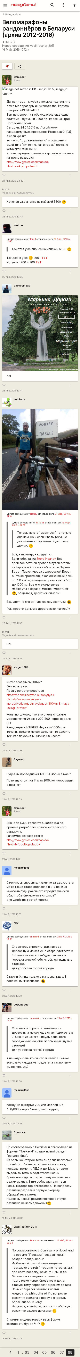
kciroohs (34, 1240)
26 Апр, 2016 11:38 (12, 623)
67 (61, 1352)
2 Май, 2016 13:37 (12, 914)
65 (44, 1352)
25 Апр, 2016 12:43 (12, 216)
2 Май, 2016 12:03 (12, 799)
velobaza (19, 399)
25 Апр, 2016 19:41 (12, 390)
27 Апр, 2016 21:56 (12, 750)
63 (27, 1352)
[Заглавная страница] (23, 3)
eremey (33, 514)
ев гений (35, 936)
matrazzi (40, 522)
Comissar (19, 76)
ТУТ (45, 257)
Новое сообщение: (16, 45)
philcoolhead (22, 285)
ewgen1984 (21, 667)
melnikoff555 (21, 867)
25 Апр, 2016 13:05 (12, 277)
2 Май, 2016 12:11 (11, 859)
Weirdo (18, 225)
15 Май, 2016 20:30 (12, 1218)
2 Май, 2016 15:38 (12, 996)
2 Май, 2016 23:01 (12, 1123)
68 (70, 1352)
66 (53, 1352)
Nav (16, 923)
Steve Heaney (46, 558)
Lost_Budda (21, 1004)
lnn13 (33, 239)
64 (36, 1352)
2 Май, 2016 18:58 (12, 1081)
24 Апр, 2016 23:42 (12, 181)
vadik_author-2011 (42, 45)
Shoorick (19, 1132)
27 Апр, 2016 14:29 (12, 658)
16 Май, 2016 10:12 (16, 49)
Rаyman (19, 759)
